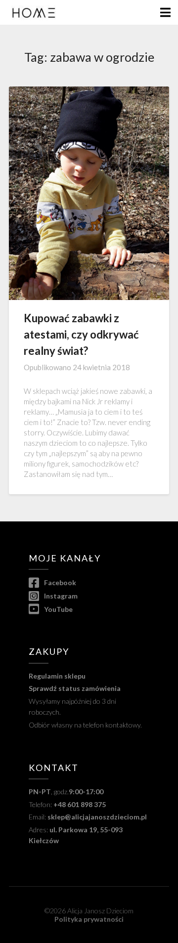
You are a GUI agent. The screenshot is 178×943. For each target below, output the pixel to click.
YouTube (58, 609)
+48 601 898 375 (79, 804)
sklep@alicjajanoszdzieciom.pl (97, 817)
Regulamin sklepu (57, 676)
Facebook (59, 582)
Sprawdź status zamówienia (75, 688)
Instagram (60, 596)
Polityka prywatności (89, 919)
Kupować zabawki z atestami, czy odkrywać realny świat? (81, 334)
